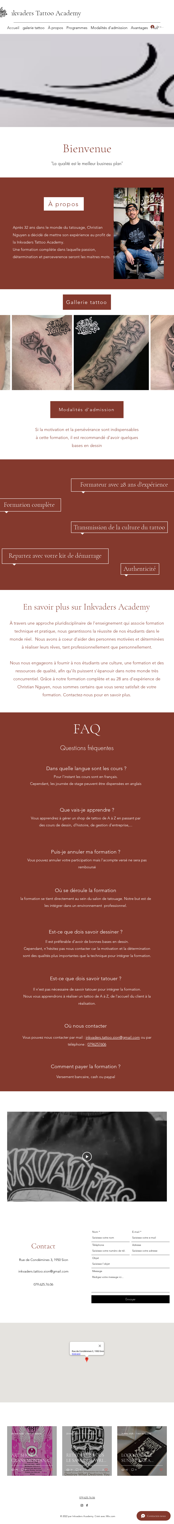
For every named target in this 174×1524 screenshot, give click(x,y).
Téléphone (98, 1245)
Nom (95, 1232)
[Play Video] (87, 1156)
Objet (95, 1258)
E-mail (136, 1232)
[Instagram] (82, 1505)
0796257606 (97, 1044)
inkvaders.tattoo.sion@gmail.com (113, 1037)
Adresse (136, 1245)
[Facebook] (87, 1505)
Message (97, 1271)
